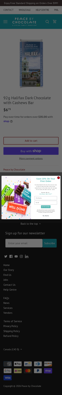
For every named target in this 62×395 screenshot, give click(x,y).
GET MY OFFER (46, 207)
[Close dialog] (58, 177)
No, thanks (46, 215)
